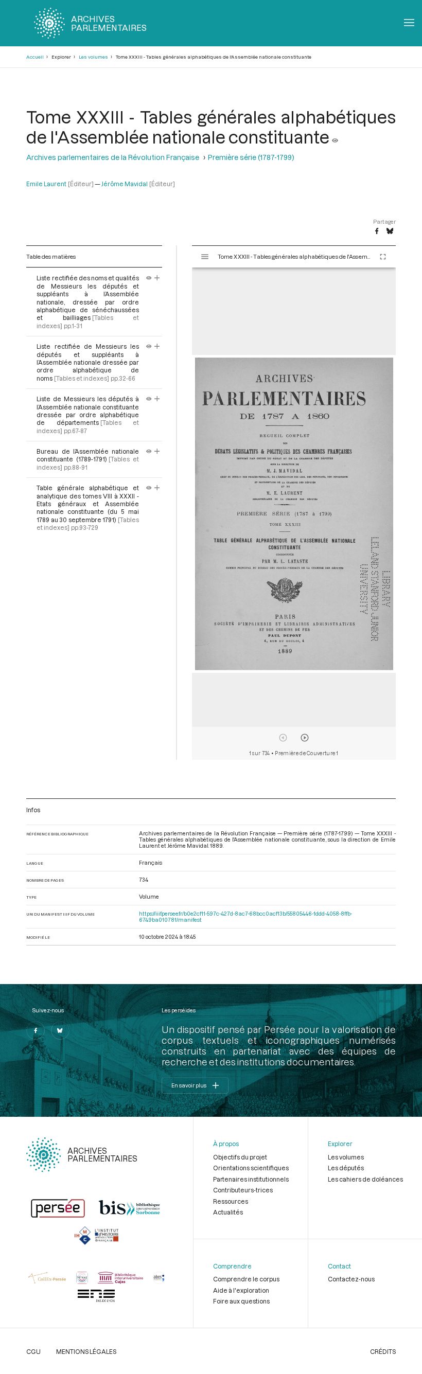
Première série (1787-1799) (251, 157)
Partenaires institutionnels (251, 1179)
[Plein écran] (383, 256)
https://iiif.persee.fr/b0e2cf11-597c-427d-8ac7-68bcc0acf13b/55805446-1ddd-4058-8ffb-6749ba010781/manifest (245, 917)
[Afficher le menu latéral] (205, 256)
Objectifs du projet (240, 1157)
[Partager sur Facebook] (376, 231)
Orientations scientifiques (251, 1167)
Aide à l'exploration (241, 1290)
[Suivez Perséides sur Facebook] (35, 1030)
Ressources (230, 1201)
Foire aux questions (241, 1301)
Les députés (346, 1167)
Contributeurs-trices (243, 1189)
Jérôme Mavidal (124, 183)
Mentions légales (86, 1351)
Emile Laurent (46, 183)
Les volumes (93, 57)
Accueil (35, 57)
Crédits (383, 1351)
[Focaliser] (157, 277)
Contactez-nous (351, 1278)
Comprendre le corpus (246, 1278)
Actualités (228, 1212)
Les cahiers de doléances (365, 1179)
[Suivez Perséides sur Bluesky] (60, 1030)
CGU (33, 1351)
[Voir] (335, 137)
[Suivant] (304, 737)
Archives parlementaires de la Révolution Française (112, 157)
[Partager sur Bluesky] (389, 231)
